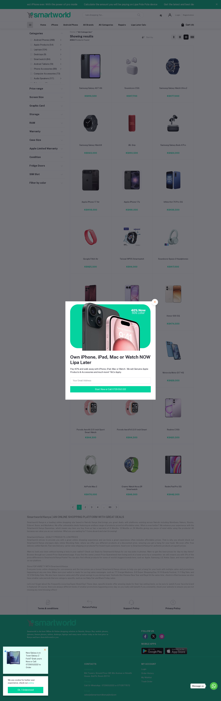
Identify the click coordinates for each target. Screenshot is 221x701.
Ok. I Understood (26, 690)
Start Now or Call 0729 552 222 (110, 389)
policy (31, 683)
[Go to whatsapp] (214, 686)
